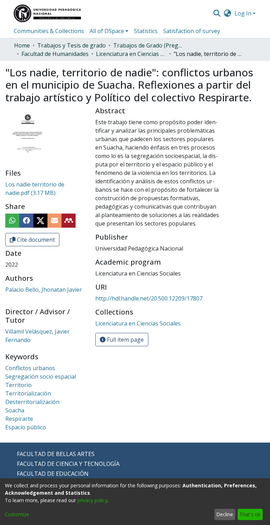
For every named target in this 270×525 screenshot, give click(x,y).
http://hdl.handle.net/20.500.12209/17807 (148, 298)
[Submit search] (216, 13)
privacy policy (92, 500)
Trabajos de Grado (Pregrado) (148, 45)
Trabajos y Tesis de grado (71, 45)
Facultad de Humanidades (55, 54)
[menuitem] (227, 13)
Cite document (35, 239)
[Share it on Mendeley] (69, 221)
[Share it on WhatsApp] (12, 221)
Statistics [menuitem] (146, 31)
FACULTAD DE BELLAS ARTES (56, 454)
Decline (224, 514)
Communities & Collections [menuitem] (49, 31)
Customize (17, 514)
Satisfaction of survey (191, 31)
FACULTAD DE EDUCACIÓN (53, 473)
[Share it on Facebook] (26, 221)
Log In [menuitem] (242, 13)
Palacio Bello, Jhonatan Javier (43, 289)
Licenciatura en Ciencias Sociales (131, 54)
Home (22, 45)
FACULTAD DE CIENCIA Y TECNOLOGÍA (68, 464)
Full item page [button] (124, 339)
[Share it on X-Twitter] (40, 221)
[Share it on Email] (54, 221)
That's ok (250, 514)
